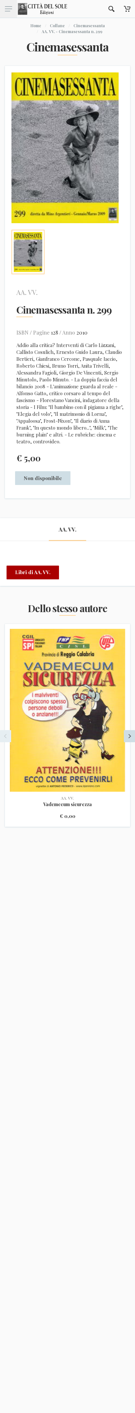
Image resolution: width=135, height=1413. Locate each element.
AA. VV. (27, 292)
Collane (57, 25)
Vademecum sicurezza (67, 804)
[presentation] (5, 736)
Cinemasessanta (89, 25)
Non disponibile (43, 478)
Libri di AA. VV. (32, 572)
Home (35, 25)
